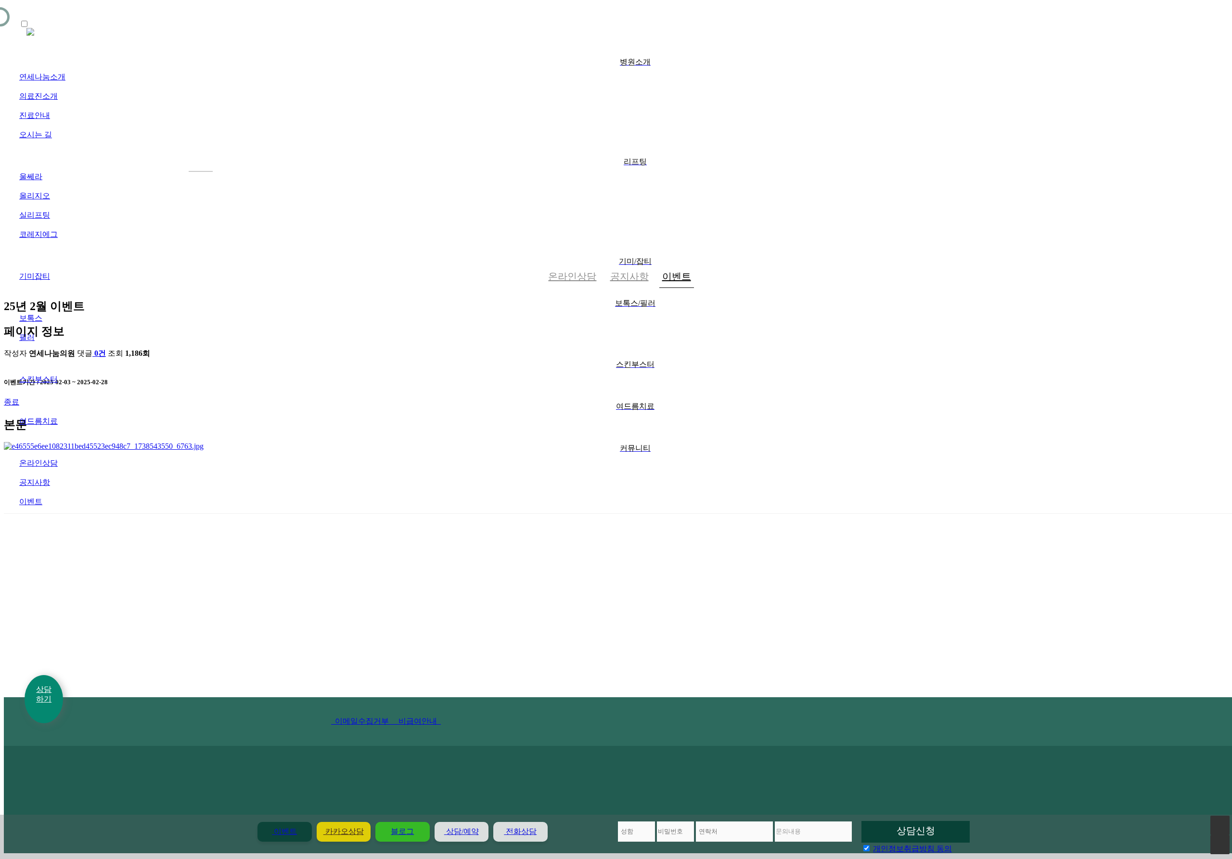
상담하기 (43, 694)
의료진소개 (38, 96)
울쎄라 (30, 176)
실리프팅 (34, 215)
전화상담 (520, 831)
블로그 (402, 831)
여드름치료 (38, 421)
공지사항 (34, 482)
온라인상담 (38, 463)
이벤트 (30, 501)
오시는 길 (35, 134)
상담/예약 (461, 831)
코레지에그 (38, 234)
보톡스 (30, 318)
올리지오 (34, 196)
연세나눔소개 (42, 77)
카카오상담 (343, 831)
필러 (27, 337)
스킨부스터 (38, 379)
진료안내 (34, 115)
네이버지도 (267, 583)
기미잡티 (34, 276)
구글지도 (396, 583)
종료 (11, 402)
